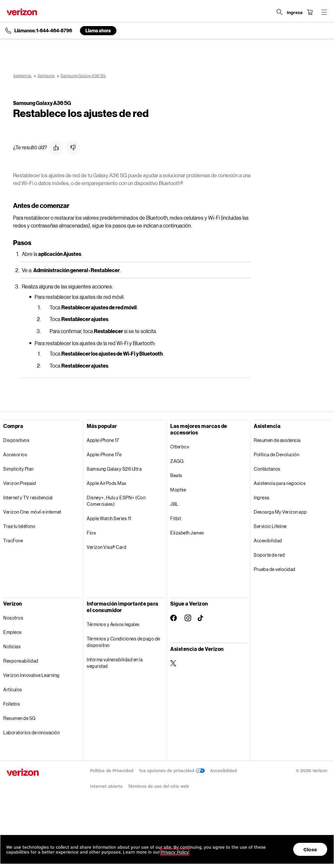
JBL (174, 504)
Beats (176, 475)
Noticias (12, 646)
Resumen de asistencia (277, 440)
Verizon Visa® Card (106, 547)
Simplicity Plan (18, 469)
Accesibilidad (268, 540)
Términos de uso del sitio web (158, 786)
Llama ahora (98, 30)
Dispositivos (16, 440)
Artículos (12, 689)
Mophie (178, 489)
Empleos (12, 632)
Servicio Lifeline (270, 526)
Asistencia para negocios (280, 483)
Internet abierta (106, 786)
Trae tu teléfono (19, 526)
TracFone (13, 540)
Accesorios (15, 454)
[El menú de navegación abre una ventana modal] (324, 12)
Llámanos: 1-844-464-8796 (43, 30)
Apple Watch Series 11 (109, 518)
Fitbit (175, 518)
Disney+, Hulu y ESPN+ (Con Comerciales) (116, 501)
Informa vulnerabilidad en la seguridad (115, 663)
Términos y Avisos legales (113, 624)
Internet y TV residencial (28, 497)
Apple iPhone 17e (104, 454)
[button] (56, 147)
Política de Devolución (276, 454)
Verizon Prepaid (19, 483)
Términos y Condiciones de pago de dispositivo (123, 642)
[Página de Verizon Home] (22, 11)
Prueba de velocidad (275, 569)
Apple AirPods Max (107, 483)
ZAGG (176, 461)
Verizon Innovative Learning (31, 675)
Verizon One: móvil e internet (32, 512)
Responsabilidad (20, 661)
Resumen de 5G (19, 718)
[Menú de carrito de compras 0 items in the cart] (310, 12)
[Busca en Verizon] (279, 12)
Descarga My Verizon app (280, 512)
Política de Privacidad (111, 770)
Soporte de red (269, 555)
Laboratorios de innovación (31, 732)
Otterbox (179, 446)
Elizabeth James (187, 532)
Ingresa (261, 497)
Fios (91, 532)
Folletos (11, 704)
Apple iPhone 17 (103, 440)
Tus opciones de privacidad (167, 770)
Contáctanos (267, 469)
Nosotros (13, 618)
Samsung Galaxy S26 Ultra (114, 469)
